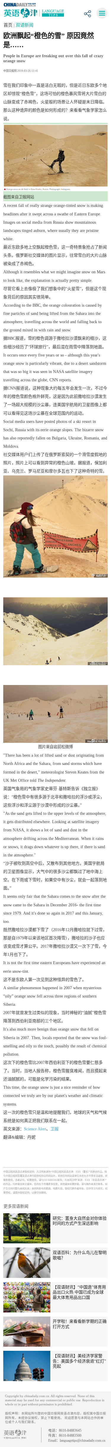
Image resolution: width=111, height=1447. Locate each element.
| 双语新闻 (23, 24)
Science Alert (35, 1128)
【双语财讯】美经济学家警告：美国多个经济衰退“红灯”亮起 (79, 1360)
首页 (9, 24)
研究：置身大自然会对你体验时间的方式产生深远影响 (80, 1221)
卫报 (54, 1128)
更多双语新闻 (16, 1206)
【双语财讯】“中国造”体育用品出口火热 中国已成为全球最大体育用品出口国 (79, 1292)
